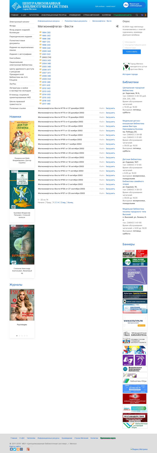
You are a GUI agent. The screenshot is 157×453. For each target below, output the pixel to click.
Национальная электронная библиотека (21, 63)
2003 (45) (46, 60)
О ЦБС (22, 438)
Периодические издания (21, 36)
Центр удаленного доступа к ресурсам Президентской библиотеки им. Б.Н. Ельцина (22, 74)
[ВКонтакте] (11, 449)
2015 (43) (46, 97)
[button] (137, 15)
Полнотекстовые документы (17, 41)
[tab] (16, 335)
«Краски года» (130, 48)
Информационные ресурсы (48, 438)
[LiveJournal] (24, 449)
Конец (70, 202)
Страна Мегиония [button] (91, 15)
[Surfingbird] (31, 449)
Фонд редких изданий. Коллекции (20, 31)
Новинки (15, 116)
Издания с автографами (20, 54)
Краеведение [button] (75, 15)
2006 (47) (46, 70)
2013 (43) (46, 91)
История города (130, 74)
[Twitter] (14, 449)
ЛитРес (13, 84)
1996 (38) (46, 39)
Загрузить (110, 108)
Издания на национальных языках (22, 48)
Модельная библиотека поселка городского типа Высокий (134, 211)
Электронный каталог (19, 22)
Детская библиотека (132, 159)
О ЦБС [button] (23, 15)
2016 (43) (46, 100)
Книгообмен (15, 58)
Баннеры (129, 244)
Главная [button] (14, 15)
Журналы (16, 284)
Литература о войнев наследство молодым (20, 89)
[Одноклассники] (18, 449)
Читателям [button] (34, 15)
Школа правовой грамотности (17, 102)
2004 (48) (46, 63)
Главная (14, 438)
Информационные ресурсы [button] (53, 15)
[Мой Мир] (21, 449)
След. (63, 202)
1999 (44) (46, 48)
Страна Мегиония (81, 438)
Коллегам (94, 438)
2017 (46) (46, 104)
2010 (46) (46, 82)
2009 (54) (46, 79)
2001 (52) (46, 54)
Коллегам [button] (106, 15)
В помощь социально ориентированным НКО (20, 96)
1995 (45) (46, 35)
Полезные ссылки (18, 108)
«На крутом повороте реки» (135, 45)
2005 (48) (46, 66)
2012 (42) (46, 88)
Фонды (13, 26)
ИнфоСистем (27, 446)
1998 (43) (46, 45)
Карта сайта (15, 446)
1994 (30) (46, 32)
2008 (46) (46, 76)
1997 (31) (46, 42)
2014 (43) (46, 94)
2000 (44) (46, 51)
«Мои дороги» (130, 42)
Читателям (31, 438)
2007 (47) (46, 73)
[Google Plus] (28, 449)
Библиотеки (130, 82)
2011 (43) (46, 85)
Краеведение (67, 438)
